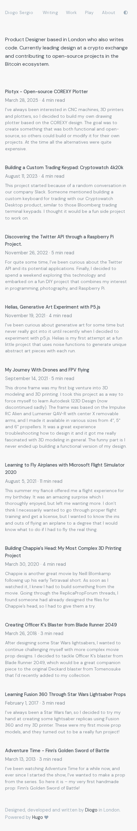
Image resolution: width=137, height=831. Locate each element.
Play (89, 12)
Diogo (91, 810)
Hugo (37, 817)
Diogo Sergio (19, 12)
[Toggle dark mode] (126, 12)
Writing (50, 12)
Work (71, 12)
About (109, 12)
